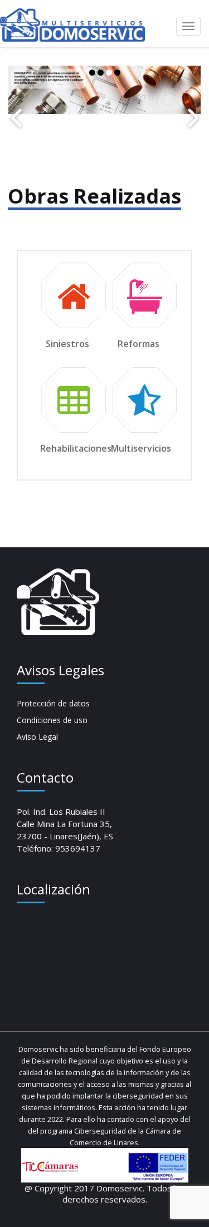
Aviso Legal (37, 736)
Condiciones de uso (52, 720)
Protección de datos (53, 703)
